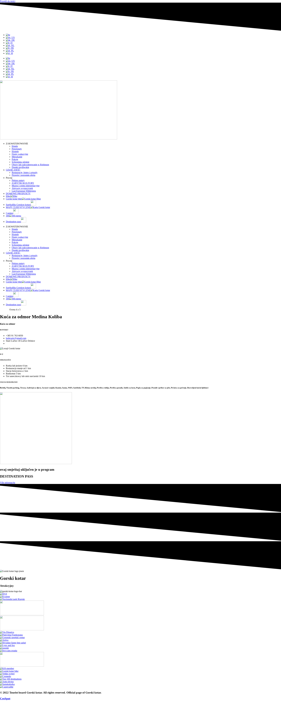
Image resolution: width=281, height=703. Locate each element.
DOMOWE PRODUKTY (18, 193)
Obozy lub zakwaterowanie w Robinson (30, 164)
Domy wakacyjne (20, 154)
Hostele (15, 151)
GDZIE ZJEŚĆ (13, 170)
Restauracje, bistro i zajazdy (24, 172)
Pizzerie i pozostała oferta (23, 175)
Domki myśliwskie (20, 167)
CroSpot (5, 698)
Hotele (15, 146)
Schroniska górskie (20, 162)
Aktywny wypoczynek (22, 188)
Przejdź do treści (7, 1)
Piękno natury (18, 180)
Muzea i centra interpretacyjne (26, 185)
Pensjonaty (17, 149)
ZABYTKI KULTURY (23, 183)
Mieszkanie (17, 156)
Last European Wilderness (24, 191)
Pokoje (15, 159)
